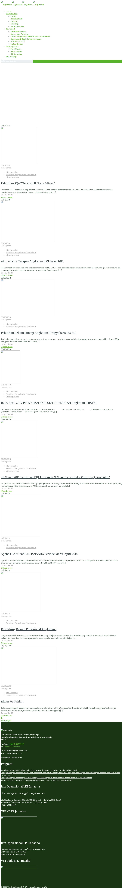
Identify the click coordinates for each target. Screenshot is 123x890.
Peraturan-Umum (18, 31)
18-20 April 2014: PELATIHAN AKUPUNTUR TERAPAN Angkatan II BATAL (49, 403)
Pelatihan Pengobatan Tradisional (21, 174)
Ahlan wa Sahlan (12, 701)
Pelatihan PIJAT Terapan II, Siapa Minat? (28, 183)
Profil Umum (16, 49)
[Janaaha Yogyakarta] (22, 4)
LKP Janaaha (16, 51)
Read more (7, 197)
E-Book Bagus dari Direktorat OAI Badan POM (30, 36)
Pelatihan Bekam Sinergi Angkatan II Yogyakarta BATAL (38, 333)
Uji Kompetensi (12, 177)
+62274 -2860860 (16, 744)
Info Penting (11, 56)
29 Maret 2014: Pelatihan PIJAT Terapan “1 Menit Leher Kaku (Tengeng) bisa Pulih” (55, 477)
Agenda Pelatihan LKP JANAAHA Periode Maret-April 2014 (39, 554)
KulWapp (14, 24)
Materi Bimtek (17, 44)
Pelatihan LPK (16, 19)
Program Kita (11, 13)
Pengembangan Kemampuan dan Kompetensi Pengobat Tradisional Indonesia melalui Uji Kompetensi (46, 777)
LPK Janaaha (16, 54)
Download (10, 29)
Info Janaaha (12, 172)
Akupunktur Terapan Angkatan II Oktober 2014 (32, 261)
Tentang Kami (12, 46)
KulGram (14, 21)
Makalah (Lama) (18, 41)
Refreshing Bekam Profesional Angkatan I (28, 629)
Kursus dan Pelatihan (20, 34)
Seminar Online (17, 26)
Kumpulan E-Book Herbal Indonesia (26, 39)
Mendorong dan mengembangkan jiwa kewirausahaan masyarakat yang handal (36, 780)
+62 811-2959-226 (12, 746)
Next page (5, 720)
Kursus (13, 16)
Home (8, 11)
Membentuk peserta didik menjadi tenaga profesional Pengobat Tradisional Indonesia (39, 770)
